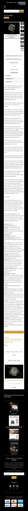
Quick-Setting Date (18, 339)
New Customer (10, 2)
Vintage (10, 342)
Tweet (8, 351)
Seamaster (6, 340)
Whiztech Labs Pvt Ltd (17, 498)
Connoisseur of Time (13, 496)
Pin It (17, 351)
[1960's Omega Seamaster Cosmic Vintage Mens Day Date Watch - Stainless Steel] (12, 28)
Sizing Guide (8, 81)
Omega (14, 66)
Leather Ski (6, 339)
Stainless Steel (13, 340)
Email (14, 355)
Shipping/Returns (10, 78)
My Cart (11, 15)
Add (21, 351)
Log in (14, 2)
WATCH (6, 346)
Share (12, 351)
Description (8, 75)
